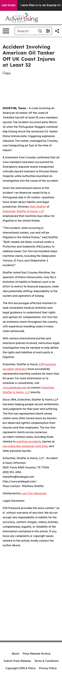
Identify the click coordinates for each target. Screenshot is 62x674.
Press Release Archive (37, 653)
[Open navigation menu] (6, 31)
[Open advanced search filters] (48, 31)
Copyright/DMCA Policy (20, 668)
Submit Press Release (17, 661)
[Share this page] (57, 31)
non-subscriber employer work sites (25, 446)
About (15, 653)
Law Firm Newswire (33, 493)
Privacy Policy (48, 668)
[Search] (40, 31)
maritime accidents (28, 441)
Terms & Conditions (46, 661)
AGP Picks (8, 5)
